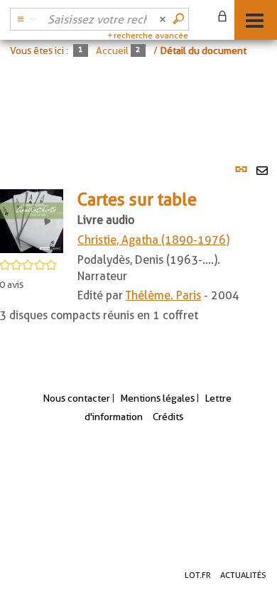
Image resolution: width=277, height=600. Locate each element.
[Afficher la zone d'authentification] (225, 18)
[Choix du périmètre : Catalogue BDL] (25, 19)
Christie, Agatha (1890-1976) (153, 240)
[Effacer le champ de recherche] (164, 19)
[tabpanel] (138, 249)
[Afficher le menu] (254, 20)
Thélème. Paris (163, 295)
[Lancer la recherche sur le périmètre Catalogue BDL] (179, 19)
